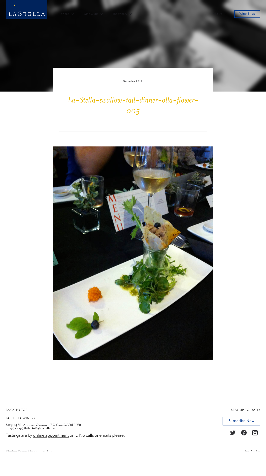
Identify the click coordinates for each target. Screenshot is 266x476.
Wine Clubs (91, 14)
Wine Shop (247, 13)
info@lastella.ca (43, 428)
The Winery (120, 14)
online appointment (51, 435)
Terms (42, 451)
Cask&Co (255, 451)
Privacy (50, 451)
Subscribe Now (241, 421)
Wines (65, 14)
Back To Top (17, 410)
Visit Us (217, 14)
